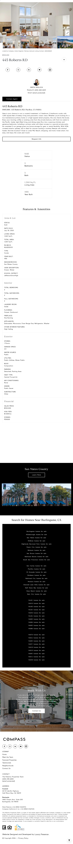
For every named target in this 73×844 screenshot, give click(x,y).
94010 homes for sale (37, 603)
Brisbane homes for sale (36, 575)
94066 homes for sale (37, 622)
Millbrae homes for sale (36, 541)
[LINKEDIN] (29, 70)
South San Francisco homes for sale (36, 560)
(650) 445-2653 (40, 90)
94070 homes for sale (37, 635)
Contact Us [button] (36, 711)
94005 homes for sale (37, 641)
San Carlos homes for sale (36, 566)
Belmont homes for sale (36, 550)
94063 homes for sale (37, 653)
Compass (58, 812)
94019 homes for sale (37, 650)
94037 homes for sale (37, 644)
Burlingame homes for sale (36, 531)
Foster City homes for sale (36, 547)
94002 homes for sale (37, 619)
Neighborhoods (7, 765)
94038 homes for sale (37, 660)
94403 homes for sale (37, 610)
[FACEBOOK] (8, 70)
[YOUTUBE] (39, 70)
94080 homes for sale (37, 628)
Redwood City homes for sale (36, 578)
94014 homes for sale (37, 657)
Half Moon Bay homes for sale (36, 588)
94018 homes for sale (37, 647)
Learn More (36, 475)
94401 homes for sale (37, 600)
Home (4, 754)
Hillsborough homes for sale (36, 534)
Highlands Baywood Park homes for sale (36, 544)
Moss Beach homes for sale (36, 591)
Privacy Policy (23, 838)
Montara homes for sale (36, 581)
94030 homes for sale (37, 613)
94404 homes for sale (37, 616)
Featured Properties (9, 760)
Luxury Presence (42, 834)
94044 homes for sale (37, 638)
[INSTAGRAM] (18, 70)
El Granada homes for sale (36, 572)
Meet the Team (7, 757)
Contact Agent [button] (11, 99)
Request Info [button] (36, 139)
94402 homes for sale (37, 606)
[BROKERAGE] (50, 70)
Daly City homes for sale (36, 594)
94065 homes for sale (37, 625)
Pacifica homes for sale (36, 569)
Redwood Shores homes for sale (36, 556)
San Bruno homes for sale (36, 553)
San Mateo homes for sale (36, 538)
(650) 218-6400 (8, 779)
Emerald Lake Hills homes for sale (36, 585)
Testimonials (6, 763)
